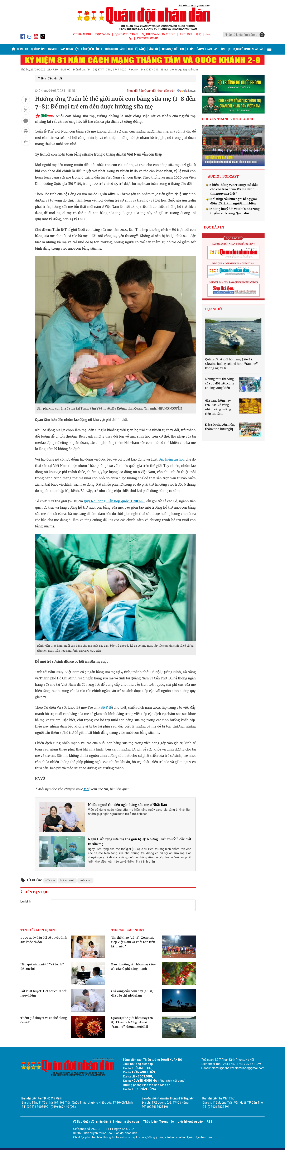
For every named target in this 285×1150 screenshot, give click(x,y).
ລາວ (208, 34)
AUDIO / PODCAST (223, 176)
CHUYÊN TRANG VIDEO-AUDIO (228, 119)
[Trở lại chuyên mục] (25, 142)
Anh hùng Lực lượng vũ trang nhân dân (238, 49)
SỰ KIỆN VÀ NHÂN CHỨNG (158, 34)
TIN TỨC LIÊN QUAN (37, 930)
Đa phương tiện (68, 49)
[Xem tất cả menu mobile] (269, 49)
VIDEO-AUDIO (82, 34)
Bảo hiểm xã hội (171, 459)
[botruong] (233, 84)
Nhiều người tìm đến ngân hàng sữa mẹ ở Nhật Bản (127, 805)
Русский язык (147, 38)
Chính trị (22, 49)
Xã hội (142, 49)
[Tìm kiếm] (262, 34)
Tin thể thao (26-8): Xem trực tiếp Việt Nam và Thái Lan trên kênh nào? (133, 942)
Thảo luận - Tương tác (158, 1121)
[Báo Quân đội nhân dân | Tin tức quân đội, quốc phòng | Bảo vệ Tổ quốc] (142, 17)
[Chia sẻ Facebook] (25, 100)
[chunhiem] (233, 105)
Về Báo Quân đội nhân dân (90, 1121)
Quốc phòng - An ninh (44, 49)
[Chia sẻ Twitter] (25, 110)
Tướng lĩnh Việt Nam (199, 49)
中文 (198, 34)
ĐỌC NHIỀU (214, 309)
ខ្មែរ (130, 38)
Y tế (41, 78)
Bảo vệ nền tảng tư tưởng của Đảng (103, 49)
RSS (209, 1121)
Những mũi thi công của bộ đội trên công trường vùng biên (219, 383)
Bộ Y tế (106, 708)
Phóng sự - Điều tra (172, 49)
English (186, 34)
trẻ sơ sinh (67, 880)
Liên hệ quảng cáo (190, 1121)
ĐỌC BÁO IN (102, 34)
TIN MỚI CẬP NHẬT (127, 930)
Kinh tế (131, 49)
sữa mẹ (50, 880)
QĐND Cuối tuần (126, 34)
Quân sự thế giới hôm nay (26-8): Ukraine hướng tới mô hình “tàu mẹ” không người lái (133, 1022)
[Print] (25, 131)
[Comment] (25, 121)
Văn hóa (153, 49)
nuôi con (85, 880)
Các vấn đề (55, 78)
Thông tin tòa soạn (125, 1121)
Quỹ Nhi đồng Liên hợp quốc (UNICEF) (114, 501)
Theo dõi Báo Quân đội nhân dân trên (150, 91)
